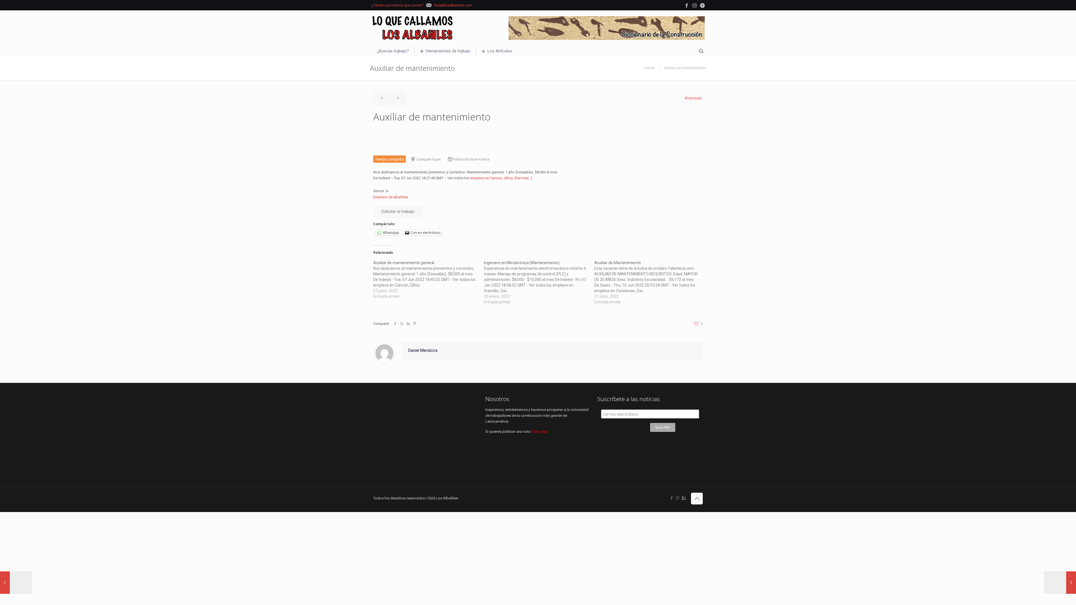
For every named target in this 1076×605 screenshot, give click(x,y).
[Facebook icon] (671, 498)
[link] (607, 28)
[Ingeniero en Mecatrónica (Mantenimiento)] (539, 282)
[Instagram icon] (677, 498)
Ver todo (695, 98)
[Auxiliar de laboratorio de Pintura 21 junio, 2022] (1060, 582)
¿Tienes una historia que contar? (397, 5)
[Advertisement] (426, 434)
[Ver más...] (523, 178)
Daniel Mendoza (422, 350)
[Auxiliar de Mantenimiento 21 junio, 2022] (16, 582)
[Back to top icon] (697, 498)
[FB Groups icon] (683, 498)
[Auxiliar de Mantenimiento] (649, 282)
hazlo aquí (539, 431)
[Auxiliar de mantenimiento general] (428, 279)
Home (649, 68)
